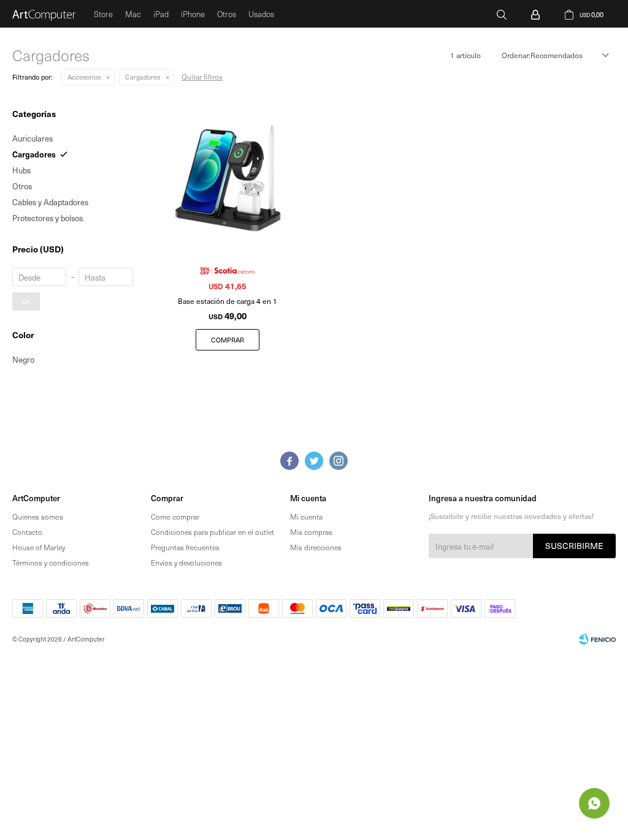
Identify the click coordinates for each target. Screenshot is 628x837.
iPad (161, 14)
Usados (261, 14)
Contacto (27, 531)
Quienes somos (37, 516)
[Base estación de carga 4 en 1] (228, 178)
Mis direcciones (316, 547)
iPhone (193, 14)
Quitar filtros (202, 76)
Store (103, 14)
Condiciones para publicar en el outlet (212, 531)
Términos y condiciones (50, 562)
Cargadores (142, 77)
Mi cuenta (306, 516)
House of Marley (38, 547)
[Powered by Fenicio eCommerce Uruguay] (597, 639)
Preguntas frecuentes (185, 547)
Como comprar (175, 516)
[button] (501, 14)
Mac (133, 14)
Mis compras (311, 531)
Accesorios (84, 77)
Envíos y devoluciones (186, 562)
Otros (226, 14)
